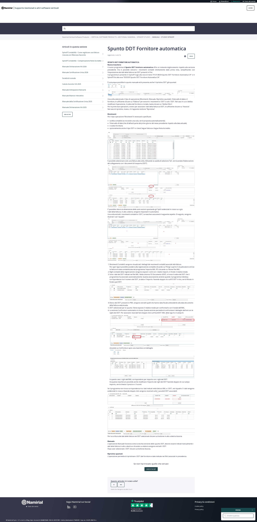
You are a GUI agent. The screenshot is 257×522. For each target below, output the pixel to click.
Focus (214, 1)
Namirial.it (236, 1)
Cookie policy (199, 506)
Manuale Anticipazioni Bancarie (74, 90)
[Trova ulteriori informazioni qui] (238, 514)
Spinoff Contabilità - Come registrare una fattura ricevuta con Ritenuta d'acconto (80, 53)
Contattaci (150, 469)
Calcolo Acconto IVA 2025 (71, 84)
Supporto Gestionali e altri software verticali (37, 8)
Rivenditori (225, 1)
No (121, 484)
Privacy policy (199, 509)
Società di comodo (69, 78)
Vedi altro (67, 114)
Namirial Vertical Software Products (75, 37)
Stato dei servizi (249, 1)
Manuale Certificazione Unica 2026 (75, 72)
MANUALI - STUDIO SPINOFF (163, 37)
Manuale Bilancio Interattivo (73, 96)
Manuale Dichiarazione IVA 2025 (74, 107)
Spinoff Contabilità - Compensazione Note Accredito (81, 61)
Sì (113, 484)
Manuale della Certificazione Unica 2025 (77, 101)
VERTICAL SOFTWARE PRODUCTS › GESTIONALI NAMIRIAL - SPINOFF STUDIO (120, 37)
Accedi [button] (251, 8)
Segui (191, 56)
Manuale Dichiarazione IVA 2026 (74, 66)
